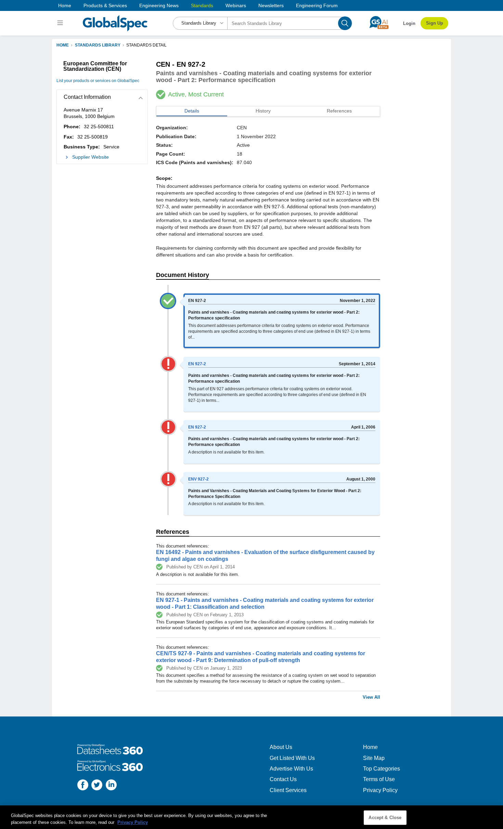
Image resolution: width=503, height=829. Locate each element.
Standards (202, 5)
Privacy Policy (380, 790)
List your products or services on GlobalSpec (97, 80)
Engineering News (159, 5)
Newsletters (271, 5)
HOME (62, 45)
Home (64, 5)
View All (371, 697)
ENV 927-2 (198, 479)
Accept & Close (385, 817)
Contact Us (283, 779)
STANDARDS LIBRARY (97, 45)
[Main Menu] (61, 23)
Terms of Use (379, 779)
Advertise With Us (291, 769)
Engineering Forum (317, 5)
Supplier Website (90, 157)
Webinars (235, 5)
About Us (281, 747)
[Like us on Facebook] (82, 785)
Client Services (288, 790)
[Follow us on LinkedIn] (111, 785)
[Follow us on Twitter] (96, 785)
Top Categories (381, 769)
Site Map (374, 758)
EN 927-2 (197, 363)
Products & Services (105, 5)
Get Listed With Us (292, 758)
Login (409, 23)
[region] (251, 817)
